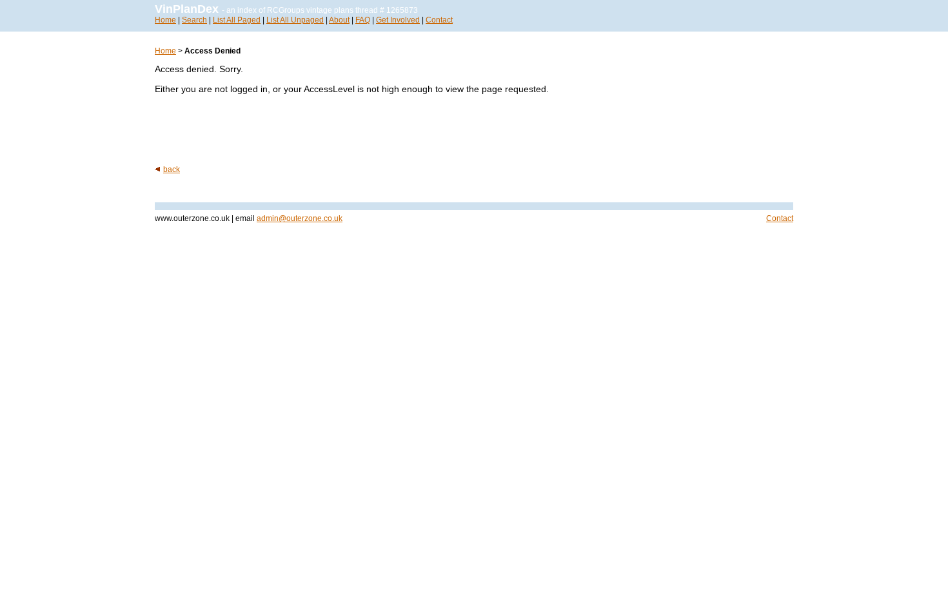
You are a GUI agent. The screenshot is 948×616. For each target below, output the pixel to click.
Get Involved (398, 20)
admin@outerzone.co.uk (299, 218)
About (339, 20)
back (171, 169)
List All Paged (237, 20)
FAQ (362, 20)
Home (165, 20)
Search (194, 20)
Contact (439, 20)
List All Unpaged (295, 20)
